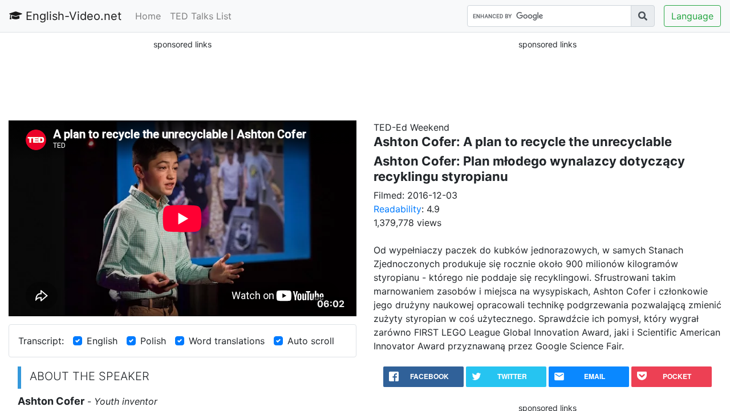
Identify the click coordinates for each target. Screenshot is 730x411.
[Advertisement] (182, 79)
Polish (153, 340)
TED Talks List (201, 16)
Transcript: (41, 340)
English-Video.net (71, 16)
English (102, 340)
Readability (397, 209)
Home (148, 16)
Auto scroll (310, 340)
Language (692, 16)
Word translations (227, 340)
